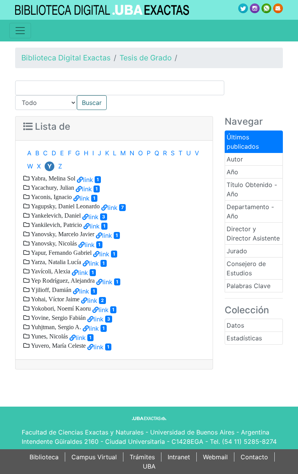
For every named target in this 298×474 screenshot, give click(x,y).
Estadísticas (244, 338)
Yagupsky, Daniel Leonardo (64, 206)
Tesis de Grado (146, 57)
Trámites (142, 457)
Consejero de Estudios (246, 268)
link (88, 180)
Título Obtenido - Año (252, 189)
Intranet (179, 457)
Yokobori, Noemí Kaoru (60, 308)
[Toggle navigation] (20, 30)
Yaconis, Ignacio (50, 197)
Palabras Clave (248, 286)
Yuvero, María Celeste (57, 345)
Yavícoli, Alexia (49, 271)
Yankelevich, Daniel (55, 215)
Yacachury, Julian (51, 187)
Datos (235, 325)
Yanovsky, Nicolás (53, 243)
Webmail (215, 457)
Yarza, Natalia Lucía (55, 262)
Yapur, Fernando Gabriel (60, 252)
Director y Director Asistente (253, 233)
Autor (235, 159)
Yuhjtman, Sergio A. (55, 327)
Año (232, 172)
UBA (149, 466)
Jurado (237, 251)
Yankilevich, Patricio (55, 225)
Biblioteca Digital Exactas (66, 57)
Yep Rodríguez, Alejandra (62, 280)
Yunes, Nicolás (48, 336)
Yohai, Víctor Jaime (54, 299)
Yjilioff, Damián (50, 290)
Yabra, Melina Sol (52, 178)
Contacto (254, 457)
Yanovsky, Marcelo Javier (61, 234)
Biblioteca (44, 457)
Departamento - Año (250, 211)
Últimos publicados (243, 141)
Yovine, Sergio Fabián (57, 317)
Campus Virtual (94, 457)
